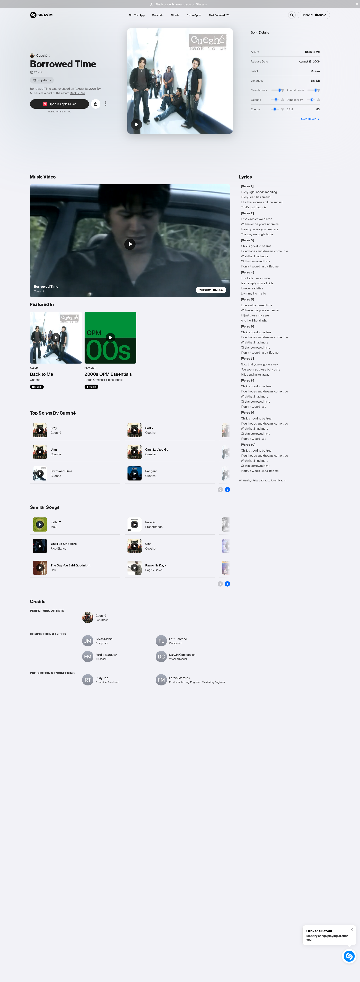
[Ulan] (75, 452)
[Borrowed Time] (136, 124)
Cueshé (56, 433)
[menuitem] (136, 15)
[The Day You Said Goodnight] (40, 568)
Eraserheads (154, 527)
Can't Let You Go (156, 449)
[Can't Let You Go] (170, 452)
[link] (211, 290)
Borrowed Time (61, 471)
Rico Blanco (59, 548)
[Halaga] (229, 546)
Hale (54, 570)
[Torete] (229, 568)
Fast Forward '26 (219, 15)
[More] (114, 430)
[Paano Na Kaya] (134, 568)
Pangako (151, 471)
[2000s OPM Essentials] (110, 350)
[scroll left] (220, 489)
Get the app (137, 15)
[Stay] (75, 430)
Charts (175, 15)
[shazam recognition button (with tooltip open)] (349, 956)
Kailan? (56, 522)
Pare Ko (150, 522)
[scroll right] (227, 489)
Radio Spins (194, 15)
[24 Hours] (229, 430)
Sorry (149, 428)
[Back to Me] (56, 350)
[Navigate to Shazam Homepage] (41, 15)
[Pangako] (170, 473)
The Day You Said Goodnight (70, 565)
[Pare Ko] (134, 524)
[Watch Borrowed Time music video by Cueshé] (130, 244)
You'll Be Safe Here (64, 544)
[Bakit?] (229, 473)
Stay (54, 428)
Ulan (54, 449)
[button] (357, 4)
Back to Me (77, 93)
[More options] (105, 104)
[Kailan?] (40, 524)
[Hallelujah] (229, 524)
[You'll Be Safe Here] (40, 546)
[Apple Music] (37, 387)
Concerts (158, 15)
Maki (54, 527)
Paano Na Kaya (155, 565)
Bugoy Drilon (154, 570)
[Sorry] (170, 430)
